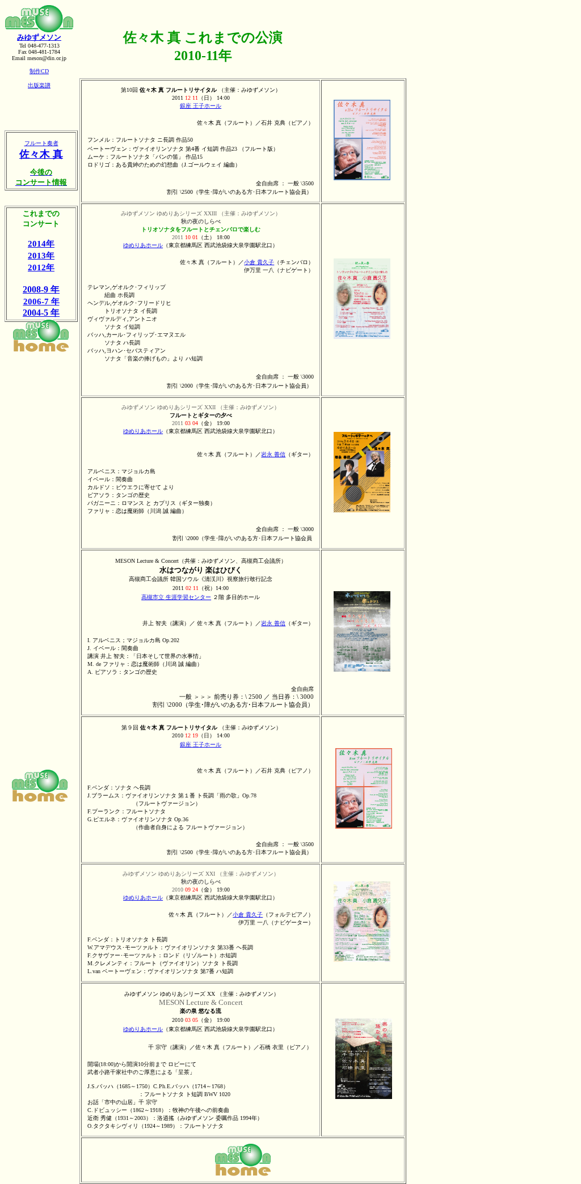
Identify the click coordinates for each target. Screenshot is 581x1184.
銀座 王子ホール (200, 106)
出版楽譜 (39, 85)
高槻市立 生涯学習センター (176, 597)
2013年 (41, 255)
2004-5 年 (41, 312)
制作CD (39, 71)
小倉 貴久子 (259, 262)
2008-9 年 (41, 289)
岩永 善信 (273, 454)
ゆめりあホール (143, 245)
